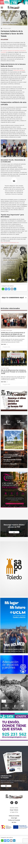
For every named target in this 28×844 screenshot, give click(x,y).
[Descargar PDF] (14, 532)
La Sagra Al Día (14, 812)
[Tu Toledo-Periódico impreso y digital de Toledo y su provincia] (13, 7)
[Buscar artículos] (26, 8)
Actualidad (4, 39)
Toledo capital (9, 330)
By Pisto (14, 822)
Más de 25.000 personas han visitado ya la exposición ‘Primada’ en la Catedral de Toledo (13, 371)
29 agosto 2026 (6, 347)
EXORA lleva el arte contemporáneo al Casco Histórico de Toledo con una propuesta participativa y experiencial (13, 334)
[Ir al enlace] (11, 802)
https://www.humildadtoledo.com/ (10, 242)
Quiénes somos (14, 807)
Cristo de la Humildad (19, 70)
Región (7, 368)
